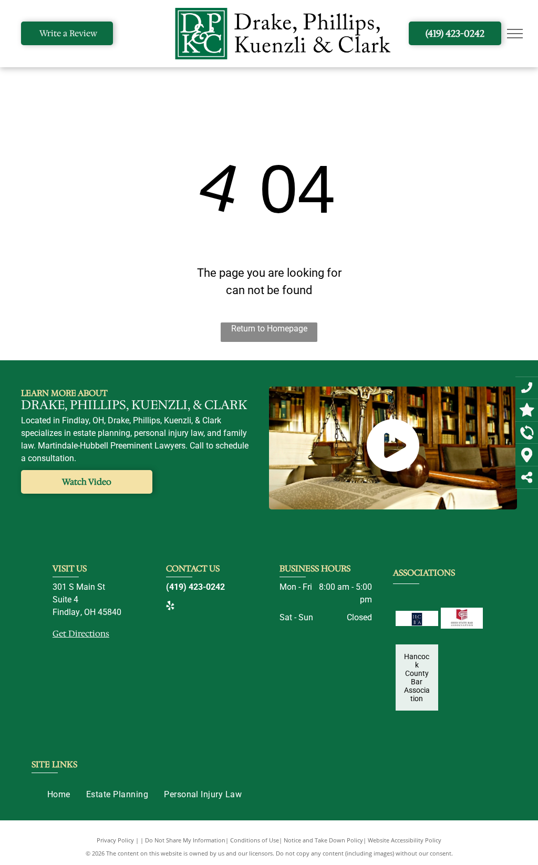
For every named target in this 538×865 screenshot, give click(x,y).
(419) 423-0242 (195, 587)
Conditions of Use (254, 840)
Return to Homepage (269, 329)
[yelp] (170, 607)
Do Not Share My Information (185, 840)
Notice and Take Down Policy (323, 840)
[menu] (515, 33)
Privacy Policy (115, 840)
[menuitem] (58, 795)
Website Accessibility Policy (404, 840)
